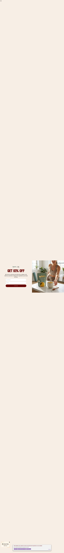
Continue (16, 285)
